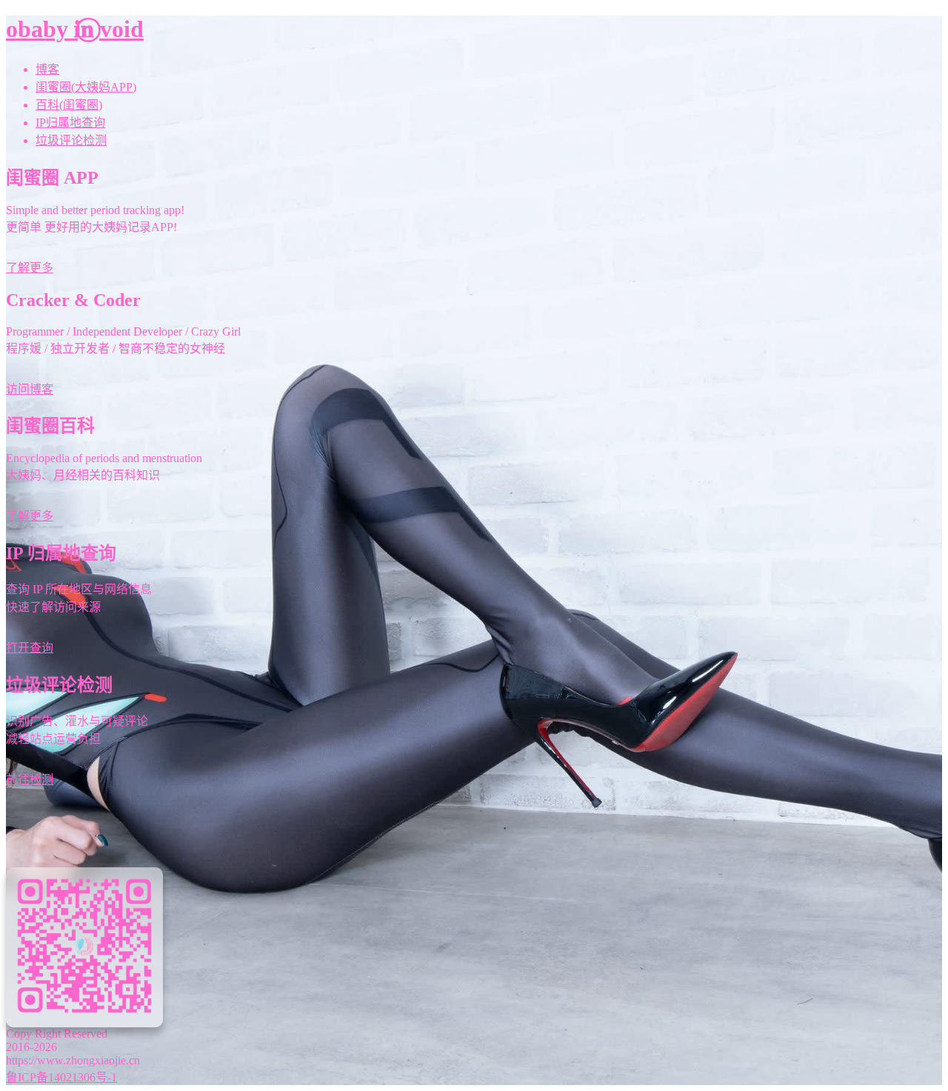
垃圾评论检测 (71, 140)
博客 (47, 69)
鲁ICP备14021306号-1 (61, 1077)
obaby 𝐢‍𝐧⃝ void (75, 29)
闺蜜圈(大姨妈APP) (86, 87)
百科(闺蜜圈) (69, 105)
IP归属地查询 (70, 122)
